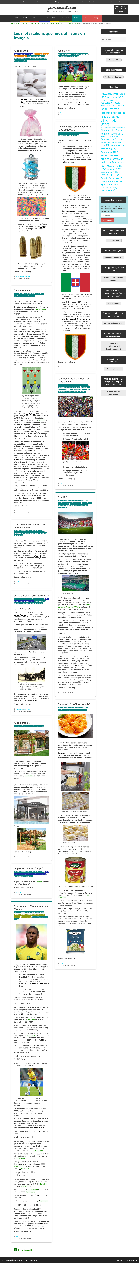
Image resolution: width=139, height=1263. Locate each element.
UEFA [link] (34, 1154)
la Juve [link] (67, 223)
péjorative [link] (37, 555)
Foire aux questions (41, 2)
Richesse (77, 18)
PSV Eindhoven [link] (23, 1014)
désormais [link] (34, 787)
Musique (18, 892)
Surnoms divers (26, 917)
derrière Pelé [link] (39, 1128)
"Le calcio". (64, 50)
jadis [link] (27, 183)
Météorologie (106, 172)
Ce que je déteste (109, 2)
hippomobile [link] (18, 621)
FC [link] (87, 205)
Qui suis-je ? (122, 2)
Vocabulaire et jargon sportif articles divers (71, 391)
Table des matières (95, 2)
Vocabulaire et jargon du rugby (80, 389)
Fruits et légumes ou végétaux (112, 142)
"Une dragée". (21, 50)
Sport (61, 113)
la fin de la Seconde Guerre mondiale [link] (76, 319)
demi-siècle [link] (33, 625)
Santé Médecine (113, 178)
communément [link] (37, 984)
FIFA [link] (15, 1101)
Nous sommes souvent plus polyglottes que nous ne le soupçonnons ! (54, 23)
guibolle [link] (43, 226)
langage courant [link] (20, 614)
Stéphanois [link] (44, 224)
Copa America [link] (34, 1131)
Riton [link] (36, 224)
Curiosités (24, 18)
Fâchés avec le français (92, 18)
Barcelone (30, 1020)
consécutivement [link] (68, 219)
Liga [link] (17, 1226)
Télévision (108, 190)
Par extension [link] (63, 92)
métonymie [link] (72, 195)
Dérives (34, 18)
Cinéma (108, 130)
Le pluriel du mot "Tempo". (29, 868)
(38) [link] (59, 926)
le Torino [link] (75, 299)
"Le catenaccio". (23, 290)
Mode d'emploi (27, 2)
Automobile (19, 709)
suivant (26, 1250)
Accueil (15, 18)
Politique (18, 582)
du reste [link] (21, 694)
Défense (27, 276)
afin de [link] (16, 460)
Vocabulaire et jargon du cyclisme (68, 387)
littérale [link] (27, 541)
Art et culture (110, 100)
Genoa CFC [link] (80, 250)
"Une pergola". (22, 722)
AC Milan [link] (43, 1040)
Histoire (107, 155)
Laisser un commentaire (23, 278)
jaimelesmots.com (62, 8)
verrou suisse (40, 309)
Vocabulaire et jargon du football (68, 56)
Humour (54, 18)
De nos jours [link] (62, 656)
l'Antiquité (29, 776)
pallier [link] (32, 457)
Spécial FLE (109, 184)
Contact (119, 1260)
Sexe (106, 181)
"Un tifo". (63, 497)
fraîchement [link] (39, 1224)
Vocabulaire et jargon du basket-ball (69, 503)
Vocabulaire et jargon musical (23, 876)
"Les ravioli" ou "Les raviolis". (74, 704)
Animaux (115, 97)
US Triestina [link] (30, 413)
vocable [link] (35, 696)
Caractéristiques (56, 2)
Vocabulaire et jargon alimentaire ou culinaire (72, 710)
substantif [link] (20, 66)
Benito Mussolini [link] (82, 309)
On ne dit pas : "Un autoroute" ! (31, 595)
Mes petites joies (70, 2)
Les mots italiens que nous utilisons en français (73, 54)
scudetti (41, 420)
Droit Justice (111, 136)
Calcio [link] (78, 105)
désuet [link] (34, 701)
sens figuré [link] (29, 652)
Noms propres (65, 18)
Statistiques (82, 2)
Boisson (119, 105)
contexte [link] (31, 543)
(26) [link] (78, 923)
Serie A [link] (25, 1030)
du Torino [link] (33, 451)
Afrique (106, 94)
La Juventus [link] (79, 102)
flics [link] (39, 229)
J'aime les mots (16, 23)
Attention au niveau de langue (23, 54)
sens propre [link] (26, 99)
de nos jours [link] (25, 792)
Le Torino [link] (81, 205)
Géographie (109, 152)
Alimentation (20, 276)
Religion (113, 175)
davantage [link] (79, 665)
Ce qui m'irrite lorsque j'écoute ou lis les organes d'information (113, 116)
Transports (27, 709)
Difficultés (44, 18)
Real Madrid (31, 1036)
